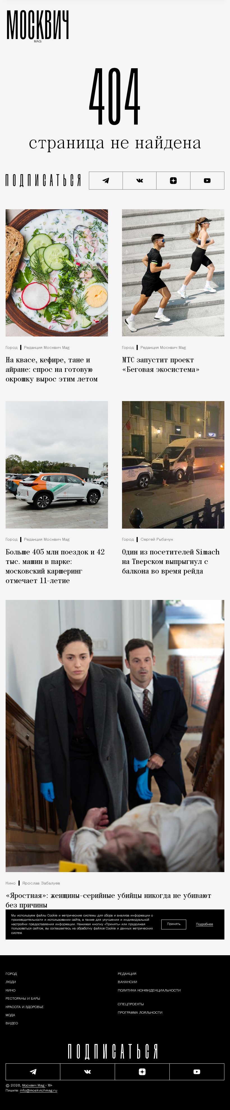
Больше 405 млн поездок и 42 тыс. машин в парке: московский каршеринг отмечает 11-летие (55, 567)
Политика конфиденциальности (149, 990)
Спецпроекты (131, 1004)
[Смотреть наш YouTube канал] (207, 181)
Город (11, 348)
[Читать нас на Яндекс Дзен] (173, 181)
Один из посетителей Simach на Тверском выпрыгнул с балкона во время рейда (171, 562)
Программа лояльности (140, 1013)
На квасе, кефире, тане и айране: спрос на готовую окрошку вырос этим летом (52, 369)
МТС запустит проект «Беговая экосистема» (161, 365)
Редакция (127, 974)
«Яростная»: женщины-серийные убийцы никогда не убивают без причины (108, 900)
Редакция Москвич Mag (47, 348)
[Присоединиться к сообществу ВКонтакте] (140, 181)
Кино (11, 883)
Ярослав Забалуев (41, 883)
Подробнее (204, 924)
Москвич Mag (33, 1085)
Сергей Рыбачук (157, 540)
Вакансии (127, 982)
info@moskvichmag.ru (38, 1090)
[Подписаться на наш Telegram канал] (106, 181)
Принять (173, 924)
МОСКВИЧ (38, 24)
